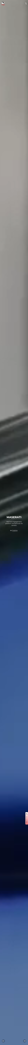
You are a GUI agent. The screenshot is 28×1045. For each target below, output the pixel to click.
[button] (25, 3)
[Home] (3, 3)
